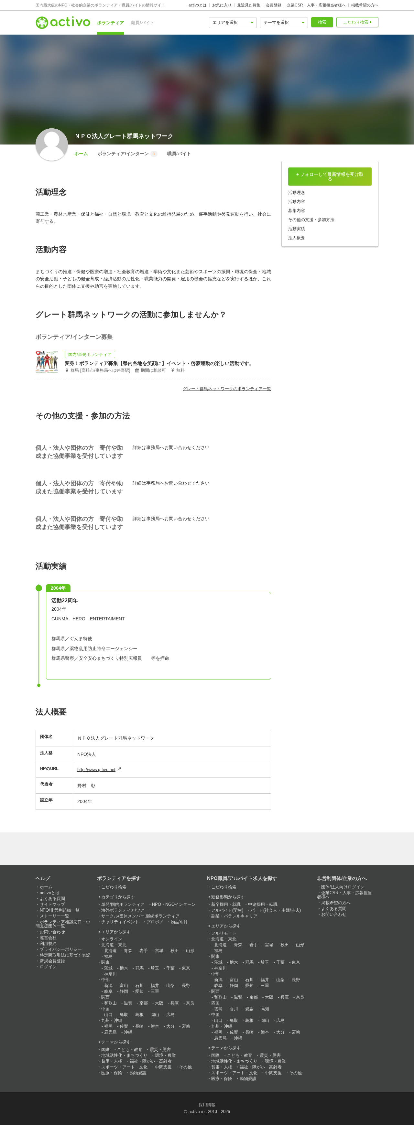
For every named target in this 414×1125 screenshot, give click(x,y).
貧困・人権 (111, 1061)
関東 (105, 962)
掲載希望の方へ (364, 5)
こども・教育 (129, 1049)
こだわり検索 (355, 22)
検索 (322, 22)
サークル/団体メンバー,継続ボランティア (140, 916)
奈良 (190, 1003)
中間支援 (163, 1067)
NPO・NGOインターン (174, 904)
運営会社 (48, 937)
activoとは (198, 5)
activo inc (198, 1111)
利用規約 (48, 943)
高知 (265, 1008)
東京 (186, 968)
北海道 (110, 950)
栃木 (124, 968)
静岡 (124, 991)
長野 (186, 985)
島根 (139, 1014)
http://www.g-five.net (96, 769)
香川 (234, 1008)
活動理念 (296, 192)
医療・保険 (111, 1072)
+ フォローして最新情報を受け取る (330, 176)
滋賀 (128, 1003)
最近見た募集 (248, 5)
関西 (105, 997)
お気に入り (222, 5)
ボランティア (110, 22)
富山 (124, 985)
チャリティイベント (120, 921)
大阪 (159, 1003)
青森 (128, 950)
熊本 (155, 1026)
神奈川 (110, 973)
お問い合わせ (52, 931)
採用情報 (207, 1104)
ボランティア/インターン (126, 153)
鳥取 (124, 1014)
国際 (105, 1049)
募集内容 (296, 211)
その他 (185, 1067)
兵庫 (174, 1003)
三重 (155, 991)
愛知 (139, 991)
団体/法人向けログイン (343, 886)
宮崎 (186, 1026)
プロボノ (155, 921)
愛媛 (249, 1008)
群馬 (139, 968)
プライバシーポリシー (61, 949)
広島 (170, 1014)
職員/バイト (143, 22)
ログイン (48, 966)
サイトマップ (52, 904)
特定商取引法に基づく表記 (65, 955)
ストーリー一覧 (54, 916)
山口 (108, 1014)
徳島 (218, 1008)
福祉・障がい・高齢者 (151, 1061)
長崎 (139, 1026)
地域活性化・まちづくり (124, 1055)
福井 (155, 985)
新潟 (108, 985)
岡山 (155, 1014)
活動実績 (296, 229)
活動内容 (296, 201)
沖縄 (128, 1032)
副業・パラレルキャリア (234, 916)
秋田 (174, 950)
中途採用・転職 (263, 904)
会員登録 (273, 5)
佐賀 (124, 1026)
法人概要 (296, 238)
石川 (139, 985)
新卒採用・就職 (226, 904)
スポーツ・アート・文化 (124, 1067)
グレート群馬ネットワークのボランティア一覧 (227, 389)
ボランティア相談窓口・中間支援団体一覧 (63, 923)
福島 (108, 956)
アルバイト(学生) (227, 910)
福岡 (108, 1026)
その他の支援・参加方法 (311, 220)
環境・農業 (165, 1055)
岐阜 (108, 991)
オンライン (111, 939)
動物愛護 (138, 1072)
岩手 (143, 950)
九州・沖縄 (111, 1020)
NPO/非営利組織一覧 (60, 910)
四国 (215, 1003)
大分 (170, 1026)
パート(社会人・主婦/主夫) (276, 910)
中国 (105, 1008)
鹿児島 (110, 1032)
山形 (190, 950)
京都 (143, 1003)
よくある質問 (52, 898)
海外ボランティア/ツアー (125, 910)
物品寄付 (179, 921)
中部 (105, 979)
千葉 (170, 968)
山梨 (170, 985)
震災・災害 (160, 1049)
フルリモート (223, 933)
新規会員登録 (52, 961)
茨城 (108, 968)
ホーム (81, 153)
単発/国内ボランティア (123, 904)
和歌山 (110, 1003)
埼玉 (155, 968)
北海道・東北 (113, 944)
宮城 (159, 950)
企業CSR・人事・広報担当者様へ (316, 5)
